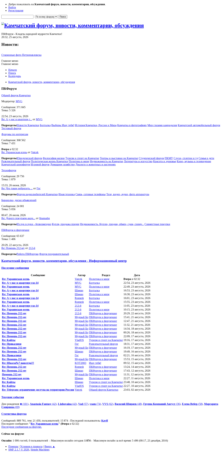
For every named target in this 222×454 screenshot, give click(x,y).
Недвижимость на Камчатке (106, 161)
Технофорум (8, 170)
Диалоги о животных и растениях (95, 164)
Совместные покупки (157, 224)
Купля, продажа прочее (65, 224)
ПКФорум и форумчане (15, 230)
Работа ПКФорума (28, 254)
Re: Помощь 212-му (13, 248)
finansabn (44, 218)
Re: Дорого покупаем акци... (18, 218)
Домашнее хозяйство (62, 164)
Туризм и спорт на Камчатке (82, 158)
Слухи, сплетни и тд (186, 158)
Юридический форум (29, 158)
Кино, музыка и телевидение (194, 161)
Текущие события (12, 397)
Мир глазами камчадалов (162, 125)
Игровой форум (40, 164)
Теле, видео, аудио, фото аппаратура (127, 194)
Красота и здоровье (164, 161)
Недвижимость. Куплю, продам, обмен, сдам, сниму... (112, 224)
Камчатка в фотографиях (132, 125)
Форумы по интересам (14, 134)
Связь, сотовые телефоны (90, 194)
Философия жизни (54, 158)
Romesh (79, 298)
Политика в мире (79, 161)
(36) (162, 403)
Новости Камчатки (28, 125)
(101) (24, 403)
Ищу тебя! (68, 125)
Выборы (56, 125)
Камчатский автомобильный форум (199, 125)
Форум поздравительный (54, 254)
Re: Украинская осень (14, 152)
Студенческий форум (151, 158)
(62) (107, 403)
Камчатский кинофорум (15, 164)
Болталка (45, 125)
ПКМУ (169, 158)
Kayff (104, 420)
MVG (19, 101)
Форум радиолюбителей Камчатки (37, 194)
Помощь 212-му (12, 374)
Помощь (13, 446)
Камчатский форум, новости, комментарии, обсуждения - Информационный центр (64, 261)
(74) (95, 403)
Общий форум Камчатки (16, 95)
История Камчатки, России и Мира (96, 125)
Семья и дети (206, 158)
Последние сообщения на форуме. (21, 426)
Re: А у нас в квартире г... (16, 119)
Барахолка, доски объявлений (18, 200)
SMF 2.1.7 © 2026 (18, 449)
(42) (43, 403)
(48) (128, 403)
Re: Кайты (8, 340)
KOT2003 (80, 362)
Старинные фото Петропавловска (21, 54)
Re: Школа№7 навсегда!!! (18, 362)
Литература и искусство (138, 161)
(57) (83, 403)
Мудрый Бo (81, 317)
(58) (192, 403)
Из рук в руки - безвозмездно (34, 224)
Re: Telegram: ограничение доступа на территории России (38, 389)
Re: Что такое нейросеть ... (17, 188)
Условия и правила (31, 446)
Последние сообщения (15, 267)
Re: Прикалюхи (11, 343)
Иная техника (66, 194)
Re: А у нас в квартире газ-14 (20, 282)
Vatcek (35, 152)
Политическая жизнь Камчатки (49, 161)
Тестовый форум (11, 128)
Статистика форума (14, 413)
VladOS (79, 340)
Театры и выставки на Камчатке (119, 158)
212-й (32, 248)
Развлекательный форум (15, 161)
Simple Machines (40, 449)
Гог (39, 188)
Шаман (79, 290)
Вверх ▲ (49, 446)
